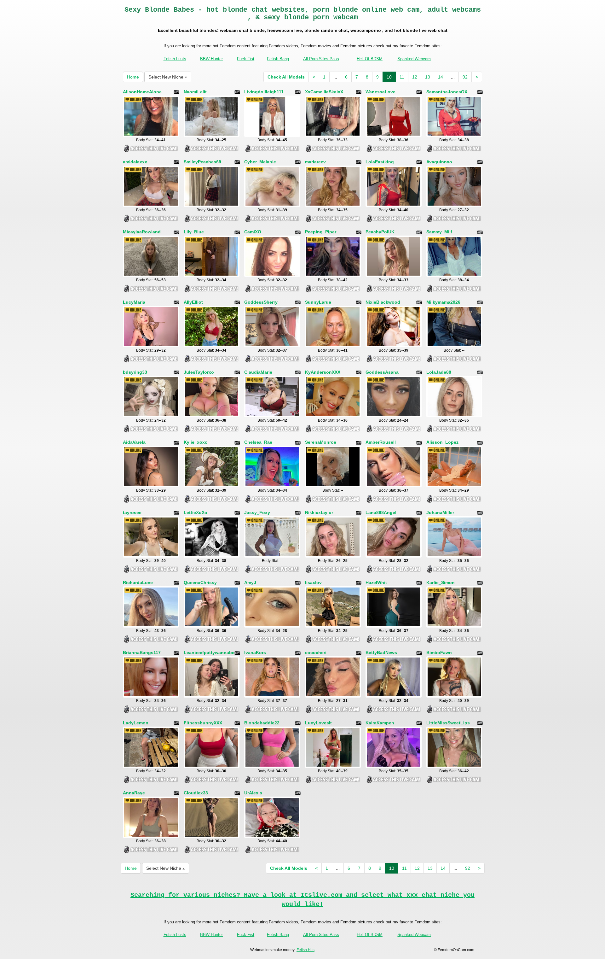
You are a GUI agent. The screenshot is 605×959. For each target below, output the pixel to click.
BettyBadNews (381, 652)
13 (427, 76)
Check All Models (286, 76)
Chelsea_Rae (258, 442)
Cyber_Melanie (260, 161)
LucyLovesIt (318, 722)
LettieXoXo (195, 512)
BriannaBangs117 (142, 652)
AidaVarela (134, 442)
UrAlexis (253, 792)
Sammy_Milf (439, 231)
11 (402, 76)
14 (440, 76)
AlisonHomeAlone (142, 91)
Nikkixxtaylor (319, 512)
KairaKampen (380, 722)
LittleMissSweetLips (448, 722)
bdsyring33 (135, 372)
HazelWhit (376, 582)
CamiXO (252, 231)
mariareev (315, 161)
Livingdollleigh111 (264, 91)
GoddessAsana (382, 372)
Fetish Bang (278, 58)
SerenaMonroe (320, 442)
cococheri (315, 652)
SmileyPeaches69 (202, 161)
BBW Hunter (211, 58)
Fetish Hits (305, 950)
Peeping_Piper (320, 231)
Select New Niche (166, 76)
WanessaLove (380, 91)
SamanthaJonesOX (446, 91)
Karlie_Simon (440, 582)
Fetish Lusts (175, 58)
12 (414, 76)
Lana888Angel (381, 512)
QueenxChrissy (200, 582)
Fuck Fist (245, 58)
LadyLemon (135, 722)
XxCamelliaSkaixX (324, 91)
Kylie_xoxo (196, 442)
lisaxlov (313, 582)
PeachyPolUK (380, 231)
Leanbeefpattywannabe (209, 652)
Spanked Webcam (414, 58)
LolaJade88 (438, 372)
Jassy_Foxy (257, 512)
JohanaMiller (440, 512)
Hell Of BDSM (370, 58)
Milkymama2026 (443, 302)
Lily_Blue (194, 231)
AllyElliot (193, 302)
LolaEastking (380, 161)
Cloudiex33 (196, 792)
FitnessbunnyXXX (203, 722)
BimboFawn (439, 652)
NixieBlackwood (383, 302)
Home (133, 76)
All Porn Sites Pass (321, 58)
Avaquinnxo (439, 161)
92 (465, 76)
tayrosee (132, 512)
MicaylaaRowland (142, 231)
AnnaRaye (134, 792)
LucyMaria (134, 302)
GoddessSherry (261, 302)
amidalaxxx (135, 161)
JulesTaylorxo (199, 372)
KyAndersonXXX (322, 372)
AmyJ (250, 582)
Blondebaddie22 (261, 722)
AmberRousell (381, 442)
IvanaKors (255, 652)
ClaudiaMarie (258, 372)
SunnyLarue (318, 302)
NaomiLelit (195, 91)
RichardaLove (138, 582)
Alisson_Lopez (442, 442)
